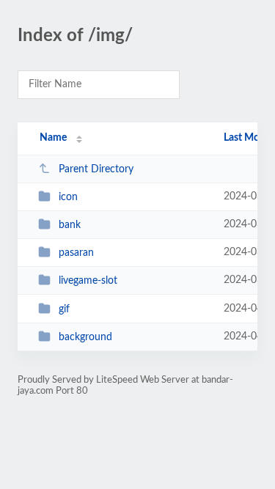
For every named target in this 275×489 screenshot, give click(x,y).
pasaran (76, 253)
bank (70, 225)
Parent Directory (96, 169)
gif (64, 309)
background (85, 337)
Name (53, 138)
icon (68, 197)
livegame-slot (88, 281)
